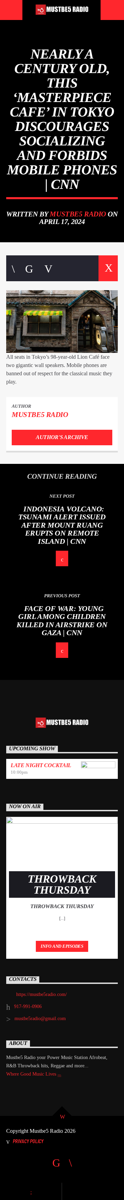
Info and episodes (62, 946)
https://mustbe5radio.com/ (41, 994)
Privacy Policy (28, 1141)
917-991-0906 (28, 1006)
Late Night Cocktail (41, 765)
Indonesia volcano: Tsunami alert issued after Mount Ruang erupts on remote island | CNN (62, 525)
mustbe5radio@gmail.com (40, 1018)
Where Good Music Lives (32, 1074)
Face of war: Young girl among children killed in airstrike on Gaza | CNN (62, 620)
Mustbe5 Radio (78, 214)
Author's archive (62, 437)
